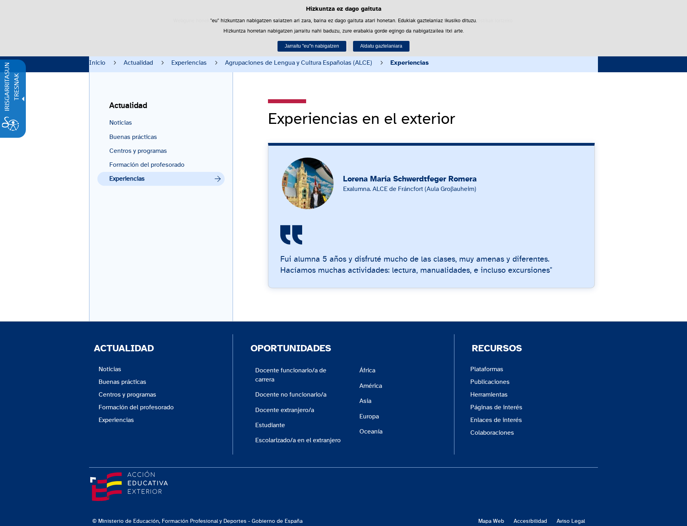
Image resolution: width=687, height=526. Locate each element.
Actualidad (138, 63)
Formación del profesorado (146, 165)
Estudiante (270, 425)
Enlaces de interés (496, 420)
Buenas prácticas (133, 137)
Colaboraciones (492, 433)
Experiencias (189, 63)
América (370, 386)
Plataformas (486, 369)
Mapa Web (491, 521)
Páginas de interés (496, 407)
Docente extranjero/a (284, 410)
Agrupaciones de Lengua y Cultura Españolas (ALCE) (298, 63)
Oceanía (370, 431)
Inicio (97, 63)
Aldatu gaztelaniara (381, 46)
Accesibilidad (530, 521)
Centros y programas (138, 151)
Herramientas (489, 394)
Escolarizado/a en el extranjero (298, 440)
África (367, 370)
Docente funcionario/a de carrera (290, 374)
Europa (369, 416)
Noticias (120, 122)
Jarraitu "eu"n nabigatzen (312, 46)
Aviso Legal (571, 521)
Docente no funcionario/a (290, 394)
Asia (365, 401)
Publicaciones (490, 382)
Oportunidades (290, 348)
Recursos (497, 348)
